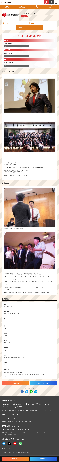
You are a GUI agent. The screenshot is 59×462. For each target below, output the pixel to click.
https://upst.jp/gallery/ (9, 376)
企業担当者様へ (9, 429)
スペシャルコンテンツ (19, 410)
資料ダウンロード (27, 432)
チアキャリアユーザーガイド (47, 410)
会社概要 (4, 421)
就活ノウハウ (5, 410)
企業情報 (20, 27)
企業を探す (31, 404)
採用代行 (15, 434)
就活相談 (27, 410)
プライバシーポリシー (28, 421)
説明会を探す (20, 404)
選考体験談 (11, 410)
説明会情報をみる (43, 383)
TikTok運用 (4, 434)
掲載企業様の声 (5, 432)
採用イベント (12, 432)
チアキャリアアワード (7, 452)
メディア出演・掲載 (19, 421)
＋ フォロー (24, 16)
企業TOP (16, 23)
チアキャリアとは (10, 418)
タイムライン (9, 406)
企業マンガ (37, 410)
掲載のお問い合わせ (23, 429)
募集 (44, 23)
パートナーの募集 (16, 452)
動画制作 (10, 434)
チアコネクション (49, 432)
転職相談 (32, 410)
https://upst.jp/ (7, 364)
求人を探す (8, 404)
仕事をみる (16, 383)
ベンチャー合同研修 (36, 432)
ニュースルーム (10, 421)
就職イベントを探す (44, 404)
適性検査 (19, 406)
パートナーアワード (25, 452)
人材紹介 (43, 432)
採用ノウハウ (19, 432)
